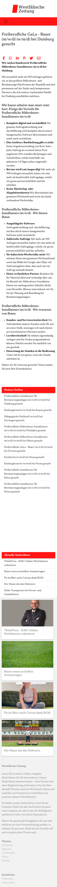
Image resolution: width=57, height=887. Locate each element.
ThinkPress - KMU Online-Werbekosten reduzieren (26, 563)
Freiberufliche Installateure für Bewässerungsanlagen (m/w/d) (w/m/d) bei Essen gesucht (27, 474)
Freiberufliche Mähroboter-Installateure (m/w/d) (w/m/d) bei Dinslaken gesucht (26, 428)
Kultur (5, 857)
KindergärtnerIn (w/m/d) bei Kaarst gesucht (28, 410)
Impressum (7, 879)
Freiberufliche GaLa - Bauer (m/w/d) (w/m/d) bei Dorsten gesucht (28, 449)
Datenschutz (8, 882)
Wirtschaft (7, 845)
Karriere (6, 860)
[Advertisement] (28, 523)
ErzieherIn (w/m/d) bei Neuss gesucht (24, 457)
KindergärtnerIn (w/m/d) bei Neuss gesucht (27, 463)
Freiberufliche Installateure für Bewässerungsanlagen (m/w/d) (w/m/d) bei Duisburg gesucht (27, 400)
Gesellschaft (8, 853)
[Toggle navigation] (6, 21)
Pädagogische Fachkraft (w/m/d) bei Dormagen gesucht (23, 418)
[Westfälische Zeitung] (28, 9)
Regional (6, 849)
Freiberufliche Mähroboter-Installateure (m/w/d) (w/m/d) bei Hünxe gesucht (26, 439)
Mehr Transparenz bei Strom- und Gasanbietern (22, 592)
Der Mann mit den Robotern (19, 584)
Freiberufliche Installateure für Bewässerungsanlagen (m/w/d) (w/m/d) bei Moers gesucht (27, 488)
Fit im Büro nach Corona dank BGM (23, 578)
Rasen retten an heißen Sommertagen (24, 571)
